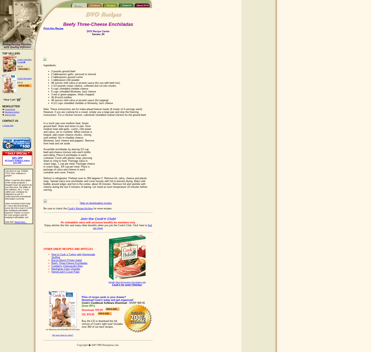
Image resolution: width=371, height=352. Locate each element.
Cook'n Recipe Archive (80, 208)
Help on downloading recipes (96, 203)
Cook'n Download (24, 78)
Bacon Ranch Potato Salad (66, 260)
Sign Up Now (10, 115)
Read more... (20, 222)
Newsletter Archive (12, 112)
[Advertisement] (98, 45)
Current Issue (10, 109)
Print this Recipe (53, 28)
